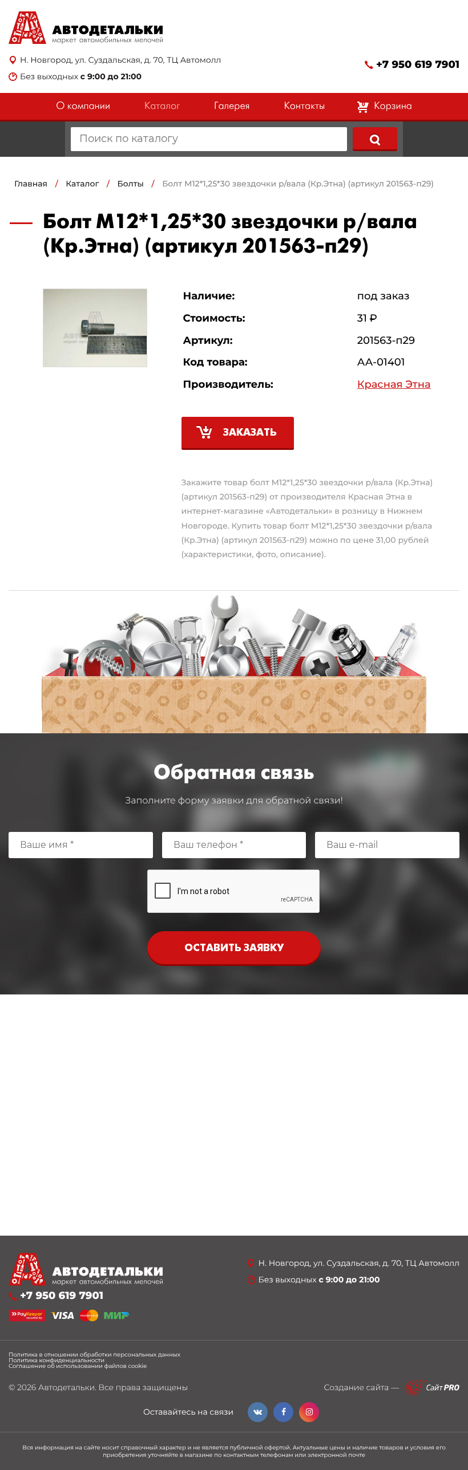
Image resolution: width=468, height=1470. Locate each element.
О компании (83, 106)
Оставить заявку (234, 948)
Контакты (304, 106)
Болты (131, 183)
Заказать (250, 433)
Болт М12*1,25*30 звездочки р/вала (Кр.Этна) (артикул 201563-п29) (298, 183)
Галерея (231, 106)
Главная (30, 183)
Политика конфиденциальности (56, 1360)
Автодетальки (66, 1387)
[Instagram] (309, 1412)
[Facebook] (283, 1412)
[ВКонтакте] (258, 1412)
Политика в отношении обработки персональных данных (94, 1355)
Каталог (162, 106)
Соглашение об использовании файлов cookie (78, 1366)
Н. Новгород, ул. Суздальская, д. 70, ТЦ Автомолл (120, 60)
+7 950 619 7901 (417, 65)
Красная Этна (394, 385)
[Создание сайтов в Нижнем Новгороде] (432, 1387)
